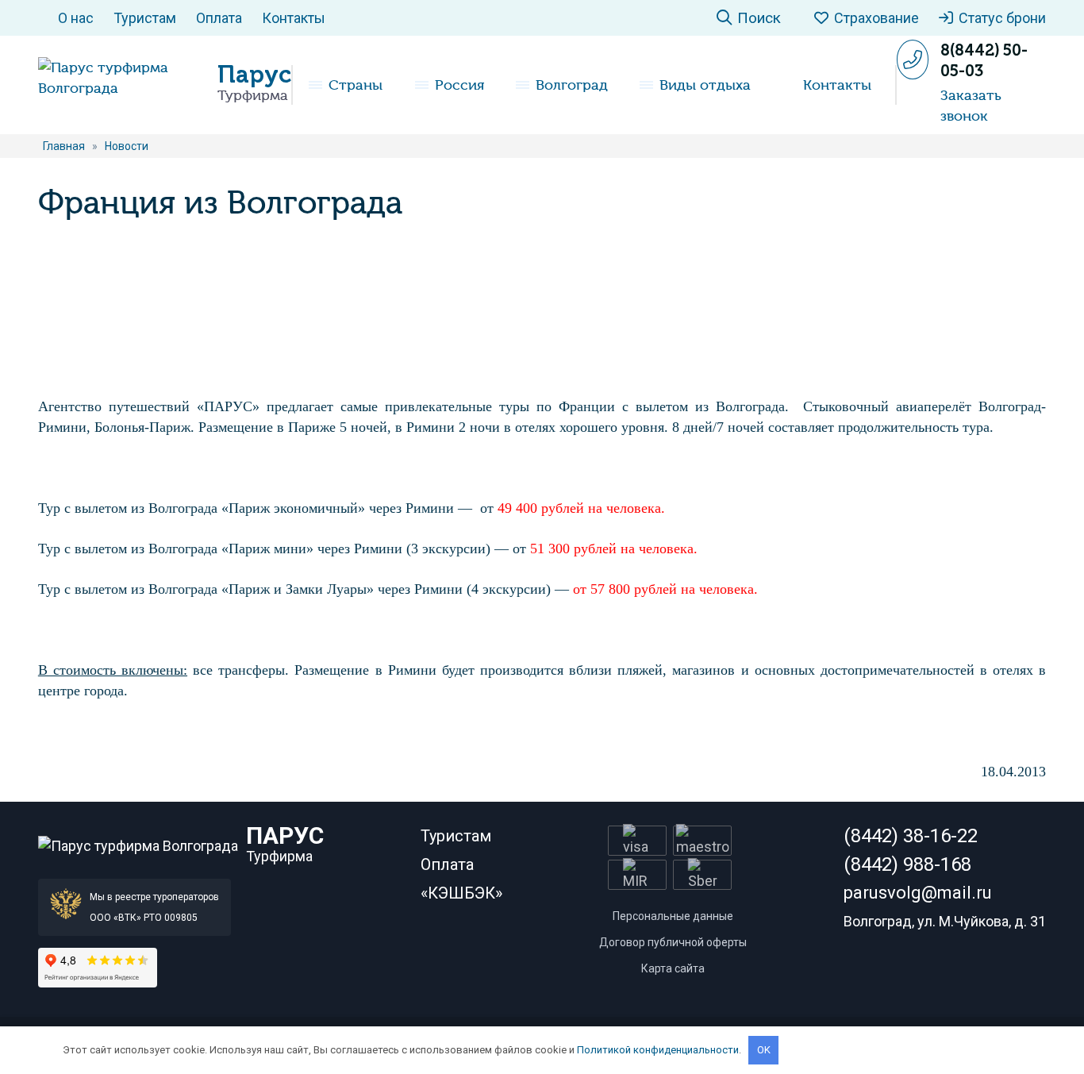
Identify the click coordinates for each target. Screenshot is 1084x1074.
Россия (459, 85)
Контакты (293, 18)
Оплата (219, 18)
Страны (355, 85)
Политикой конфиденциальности (658, 1050)
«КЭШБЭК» (461, 893)
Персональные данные (673, 916)
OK (764, 1050)
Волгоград (572, 85)
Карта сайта (673, 968)
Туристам (144, 18)
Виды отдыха (705, 85)
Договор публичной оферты (673, 942)
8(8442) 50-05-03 (984, 60)
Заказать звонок (970, 106)
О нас (76, 18)
